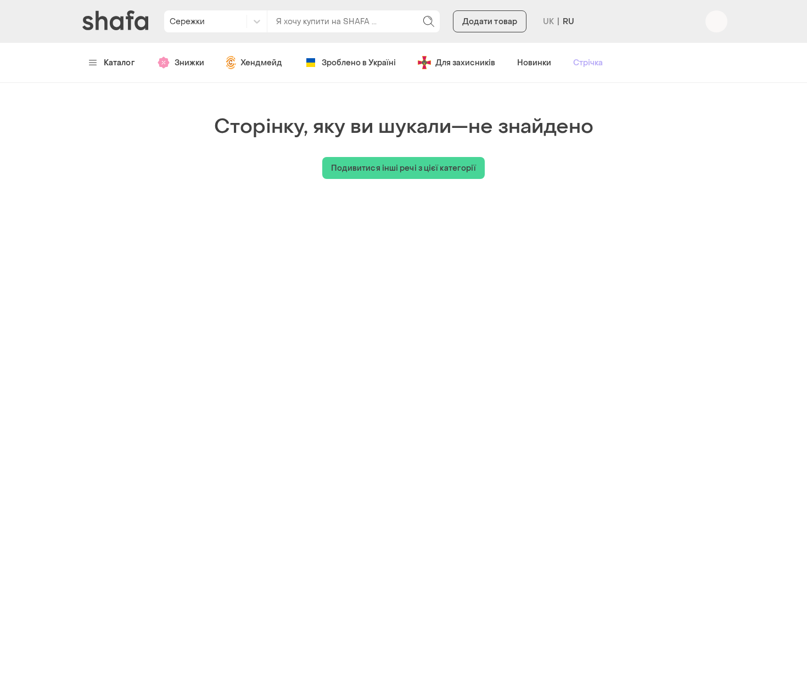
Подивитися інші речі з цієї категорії (404, 168)
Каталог (119, 63)
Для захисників (465, 63)
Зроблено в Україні (359, 63)
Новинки (534, 63)
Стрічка (588, 63)
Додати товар (489, 21)
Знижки (189, 63)
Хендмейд (261, 63)
